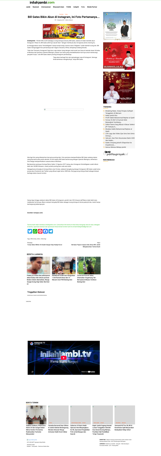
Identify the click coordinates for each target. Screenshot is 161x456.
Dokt (126, 439)
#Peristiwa (33, 239)
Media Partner (92, 7)
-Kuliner (119, 439)
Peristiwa (61, 14)
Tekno (66, 14)
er (128, 439)
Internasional (46, 7)
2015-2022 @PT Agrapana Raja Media (36, 442)
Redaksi (29, 446)
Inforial (83, 422)
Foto (83, 7)
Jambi (28, 7)
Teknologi (43, 239)
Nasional (36, 7)
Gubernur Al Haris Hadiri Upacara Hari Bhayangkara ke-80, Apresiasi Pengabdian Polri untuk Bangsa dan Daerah (80, 430)
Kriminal (34, 272)
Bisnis (50, 422)
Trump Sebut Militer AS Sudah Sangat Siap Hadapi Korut (44, 244)
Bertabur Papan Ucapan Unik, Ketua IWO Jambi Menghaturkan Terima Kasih (85, 245)
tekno (38, 239)
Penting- (112, 439)
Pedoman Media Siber (43, 446)
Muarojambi (36, 422)
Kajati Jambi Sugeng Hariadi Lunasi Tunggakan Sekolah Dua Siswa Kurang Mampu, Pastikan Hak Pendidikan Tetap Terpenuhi (101, 430)
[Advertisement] (39, 82)
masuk (35, 295)
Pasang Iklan (115, 445)
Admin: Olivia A (69, 20)
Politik (68, 7)
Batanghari (80, 272)
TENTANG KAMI (31, 444)
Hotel (116, 439)
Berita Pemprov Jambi (76, 422)
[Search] (134, 6)
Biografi (118, 444)
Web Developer (125, 444)
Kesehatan (118, 422)
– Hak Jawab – (34, 446)
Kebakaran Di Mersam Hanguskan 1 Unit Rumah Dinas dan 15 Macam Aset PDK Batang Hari (63, 278)
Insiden (29, 272)
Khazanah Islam (58, 7)
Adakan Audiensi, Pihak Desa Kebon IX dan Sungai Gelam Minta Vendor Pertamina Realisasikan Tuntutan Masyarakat (36, 430)
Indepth (76, 7)
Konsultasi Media (104, 445)
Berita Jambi (87, 272)
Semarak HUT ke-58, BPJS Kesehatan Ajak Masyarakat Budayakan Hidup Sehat (124, 428)
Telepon (108, 439)
